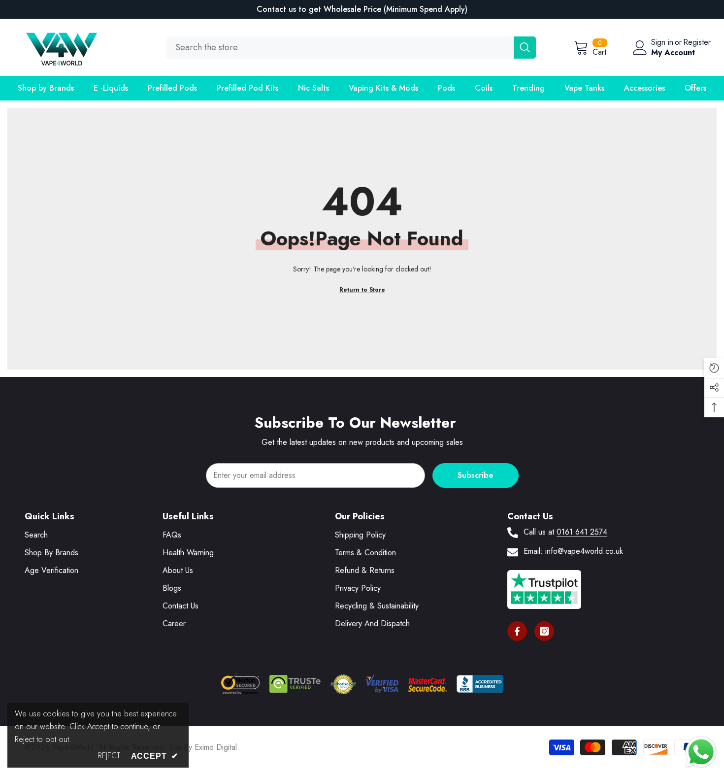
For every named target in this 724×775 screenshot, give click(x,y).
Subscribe (476, 475)
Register (697, 42)
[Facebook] (517, 631)
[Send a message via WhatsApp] (701, 752)
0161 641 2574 (582, 532)
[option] (362, 9)
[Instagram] (544, 631)
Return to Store (362, 289)
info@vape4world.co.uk (584, 551)
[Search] (351, 47)
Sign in (662, 42)
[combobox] (340, 47)
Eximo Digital (216, 747)
